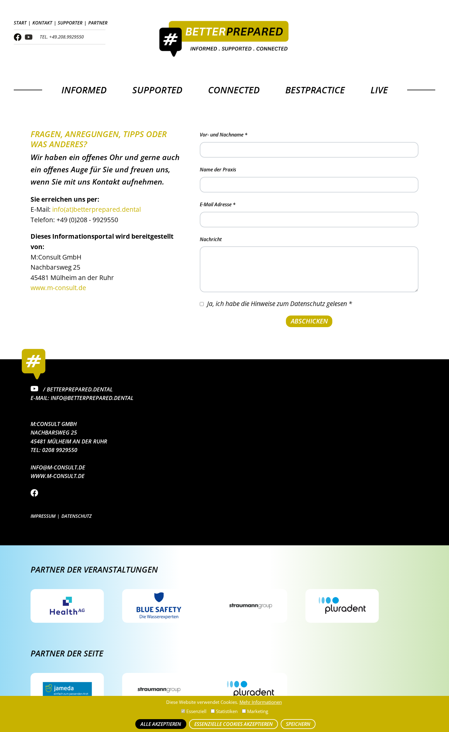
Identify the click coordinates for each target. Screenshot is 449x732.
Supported (157, 90)
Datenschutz (76, 516)
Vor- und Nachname (223, 134)
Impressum (43, 516)
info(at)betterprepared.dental (96, 209)
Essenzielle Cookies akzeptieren (233, 724)
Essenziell (195, 711)
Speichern (298, 724)
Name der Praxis (218, 169)
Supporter (70, 23)
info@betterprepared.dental (92, 397)
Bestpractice (315, 90)
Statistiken (226, 711)
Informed (84, 90)
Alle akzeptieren (161, 724)
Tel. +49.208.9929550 (62, 37)
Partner (98, 23)
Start (20, 23)
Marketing (257, 711)
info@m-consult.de (58, 467)
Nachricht (211, 239)
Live (379, 90)
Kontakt (42, 23)
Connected (234, 90)
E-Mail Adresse (217, 204)
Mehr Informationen (260, 702)
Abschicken (309, 321)
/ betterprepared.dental (77, 389)
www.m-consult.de (58, 287)
